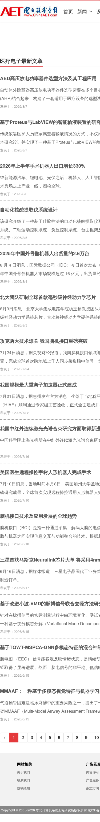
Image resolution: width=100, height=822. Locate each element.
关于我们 (23, 772)
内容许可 (92, 772)
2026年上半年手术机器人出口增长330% (42, 165)
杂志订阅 (92, 788)
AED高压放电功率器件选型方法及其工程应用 (48, 78)
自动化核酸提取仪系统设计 (29, 209)
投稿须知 (23, 788)
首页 (68, 11)
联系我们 (23, 780)
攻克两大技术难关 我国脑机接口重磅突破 (44, 340)
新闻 (82, 11)
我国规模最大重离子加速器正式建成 (38, 384)
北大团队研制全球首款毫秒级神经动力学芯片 (48, 297)
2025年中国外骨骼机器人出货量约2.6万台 (44, 253)
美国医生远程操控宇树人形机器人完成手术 (45, 472)
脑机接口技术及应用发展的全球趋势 (38, 515)
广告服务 (92, 780)
